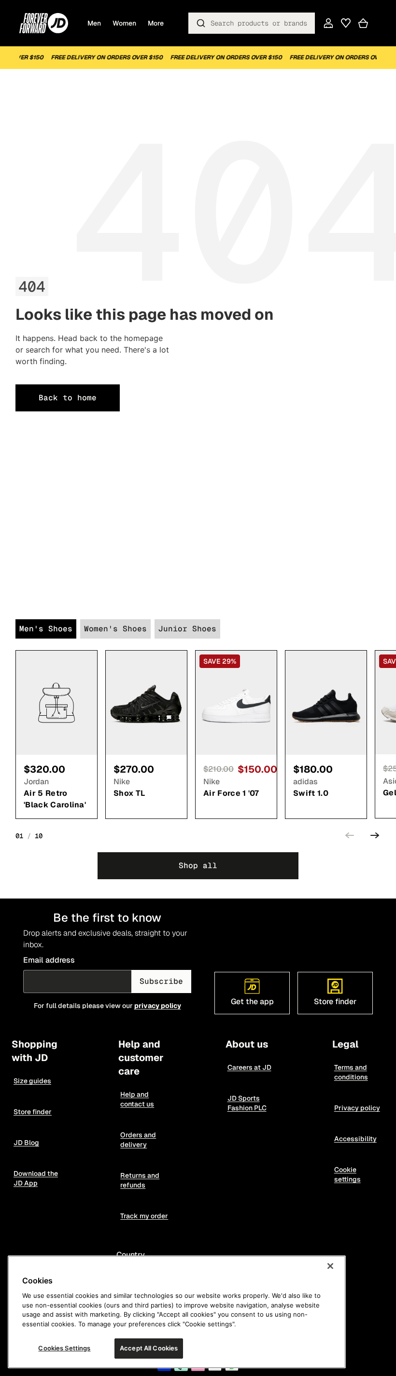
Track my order (144, 1216)
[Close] (330, 1266)
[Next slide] (375, 837)
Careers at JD (249, 1067)
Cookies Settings (64, 1348)
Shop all (198, 865)
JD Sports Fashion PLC (247, 1103)
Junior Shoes (187, 629)
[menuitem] (156, 23)
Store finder (33, 1111)
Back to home (68, 398)
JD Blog (26, 1142)
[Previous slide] (349, 837)
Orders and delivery (138, 1140)
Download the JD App (36, 1178)
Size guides (32, 1080)
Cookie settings (347, 1174)
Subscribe (161, 981)
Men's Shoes (45, 629)
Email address (49, 960)
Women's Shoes (115, 629)
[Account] (328, 23)
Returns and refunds (139, 1180)
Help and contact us (137, 1099)
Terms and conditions (351, 1072)
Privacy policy (357, 1108)
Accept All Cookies (149, 1348)
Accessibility (355, 1138)
